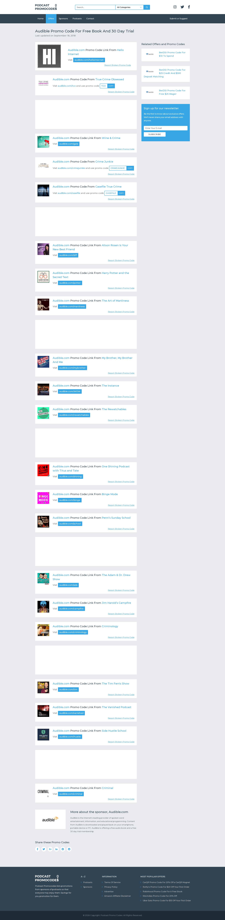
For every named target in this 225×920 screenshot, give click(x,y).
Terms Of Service (112, 882)
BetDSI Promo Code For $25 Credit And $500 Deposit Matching (165, 73)
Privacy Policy (110, 887)
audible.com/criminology (73, 632)
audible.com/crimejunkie (71, 168)
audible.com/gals (68, 144)
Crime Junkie (104, 161)
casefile (115, 193)
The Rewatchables (114, 409)
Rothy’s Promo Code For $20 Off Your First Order (166, 887)
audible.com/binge (69, 500)
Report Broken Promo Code (117, 65)
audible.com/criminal (70, 794)
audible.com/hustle (70, 736)
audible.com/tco (67, 86)
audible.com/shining (70, 476)
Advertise (108, 891)
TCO (107, 86)
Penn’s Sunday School (116, 517)
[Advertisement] (86, 114)
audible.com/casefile (69, 193)
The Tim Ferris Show (115, 683)
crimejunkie (122, 168)
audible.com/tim (68, 689)
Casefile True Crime (108, 186)
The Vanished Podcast (116, 707)
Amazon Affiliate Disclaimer (117, 896)
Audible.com (76, 50)
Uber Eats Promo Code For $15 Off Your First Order (167, 900)
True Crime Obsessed (109, 79)
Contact (90, 18)
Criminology (110, 626)
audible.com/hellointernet (89, 60)
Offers (51, 18)
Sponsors (63, 18)
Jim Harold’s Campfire (116, 602)
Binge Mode (110, 494)
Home (40, 18)
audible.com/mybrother (72, 368)
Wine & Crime (111, 138)
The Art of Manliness (115, 300)
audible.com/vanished (71, 713)
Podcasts (77, 18)
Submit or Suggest (179, 18)
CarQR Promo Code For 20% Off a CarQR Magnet (166, 882)
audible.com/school (70, 523)
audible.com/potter (70, 283)
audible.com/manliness (72, 306)
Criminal (107, 788)
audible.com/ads (68, 585)
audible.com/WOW (69, 391)
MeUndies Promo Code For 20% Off (160, 896)
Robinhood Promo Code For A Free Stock (162, 891)
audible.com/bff (68, 255)
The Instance (110, 385)
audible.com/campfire (71, 608)
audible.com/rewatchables (74, 415)
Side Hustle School (114, 730)
